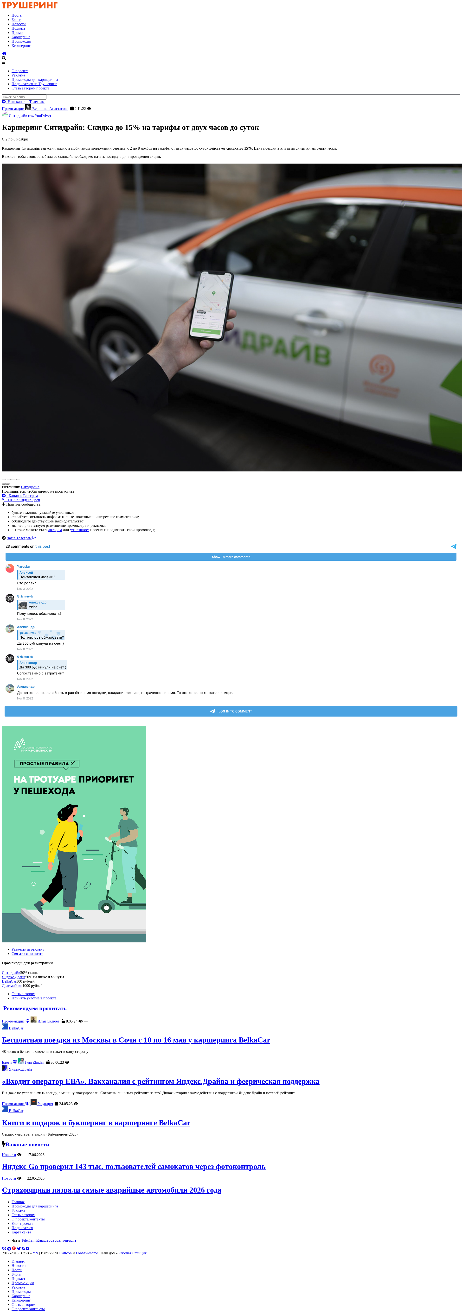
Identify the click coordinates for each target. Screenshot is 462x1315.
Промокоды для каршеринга (35, 79)
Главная (18, 1202)
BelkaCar (9, 981)
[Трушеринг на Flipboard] (27, 1249)
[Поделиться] (9, 479)
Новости (19, 24)
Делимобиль (12, 986)
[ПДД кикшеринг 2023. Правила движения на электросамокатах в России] (231, 834)
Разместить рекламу (28, 949)
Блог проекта (22, 1223)
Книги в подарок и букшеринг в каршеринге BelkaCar (96, 1122)
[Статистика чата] (34, 538)
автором (55, 530)
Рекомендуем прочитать (35, 1008)
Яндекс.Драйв (13, 977)
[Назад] (4, 484)
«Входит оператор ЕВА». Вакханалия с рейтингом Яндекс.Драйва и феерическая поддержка (161, 1081)
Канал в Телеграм (22, 496)
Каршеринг (21, 37)
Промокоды (21, 41)
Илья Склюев (48, 1021)
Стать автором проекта (30, 88)
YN (35, 1253)
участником (79, 530)
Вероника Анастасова (49, 109)
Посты (17, 15)
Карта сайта (21, 1232)
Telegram (49, 1240)
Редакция (45, 1104)
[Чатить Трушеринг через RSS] (23, 1249)
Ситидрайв (30, 487)
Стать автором (23, 994)
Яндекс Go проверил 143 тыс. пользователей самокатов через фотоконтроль (134, 1166)
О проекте (20, 71)
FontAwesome (87, 1253)
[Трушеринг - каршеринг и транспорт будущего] (30, 7)
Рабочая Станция (132, 1253)
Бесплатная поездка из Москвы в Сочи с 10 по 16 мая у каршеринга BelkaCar (136, 1039)
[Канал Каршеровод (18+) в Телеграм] (9, 1249)
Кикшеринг (21, 46)
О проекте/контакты (28, 1219)
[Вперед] (8, 484)
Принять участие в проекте (34, 998)
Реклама (18, 75)
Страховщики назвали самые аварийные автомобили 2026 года (111, 1190)
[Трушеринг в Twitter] (19, 1249)
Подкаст (18, 28)
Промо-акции (13, 109)
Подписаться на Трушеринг (34, 84)
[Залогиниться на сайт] (4, 54)
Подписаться (22, 1228)
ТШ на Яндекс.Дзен (22, 500)
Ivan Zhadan (34, 1062)
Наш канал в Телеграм (25, 102)
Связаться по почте (27, 954)
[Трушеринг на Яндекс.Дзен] (14, 1249)
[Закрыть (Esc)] (4, 479)
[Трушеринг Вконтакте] (4, 1249)
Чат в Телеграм (19, 538)
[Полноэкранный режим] (13, 479)
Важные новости (27, 1144)
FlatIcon (65, 1253)
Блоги (16, 20)
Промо (17, 33)
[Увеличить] (18, 479)
